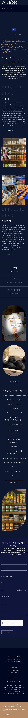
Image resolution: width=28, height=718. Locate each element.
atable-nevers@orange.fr (16, 661)
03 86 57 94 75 (18, 659)
